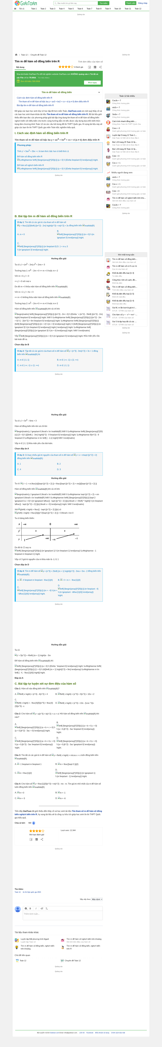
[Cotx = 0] (108, 157)
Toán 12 (24, 55)
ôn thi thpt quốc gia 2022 (32, 892)
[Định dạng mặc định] (46, 908)
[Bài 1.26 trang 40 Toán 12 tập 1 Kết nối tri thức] (108, 150)
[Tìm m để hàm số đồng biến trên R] (108, 288)
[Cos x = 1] (108, 164)
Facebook (89, 1033)
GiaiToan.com (74, 111)
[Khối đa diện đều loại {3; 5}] (108, 295)
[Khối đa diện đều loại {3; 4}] (108, 302)
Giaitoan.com (16, 54)
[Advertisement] (81, 33)
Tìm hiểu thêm (43, 78)
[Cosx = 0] (108, 129)
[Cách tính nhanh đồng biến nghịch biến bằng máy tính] (108, 122)
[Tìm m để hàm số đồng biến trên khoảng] (108, 260)
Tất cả (21, 9)
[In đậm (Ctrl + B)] (30, 908)
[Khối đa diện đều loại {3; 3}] (108, 274)
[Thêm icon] (26, 908)
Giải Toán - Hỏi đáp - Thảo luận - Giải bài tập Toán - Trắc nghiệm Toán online (30, 3)
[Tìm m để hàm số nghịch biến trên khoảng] (108, 199)
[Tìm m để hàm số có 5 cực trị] (108, 267)
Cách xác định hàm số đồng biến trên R (34, 98)
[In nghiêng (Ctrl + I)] (36, 908)
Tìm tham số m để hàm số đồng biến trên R (67, 114)
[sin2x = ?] (108, 109)
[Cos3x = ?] (108, 102)
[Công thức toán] (42, 908)
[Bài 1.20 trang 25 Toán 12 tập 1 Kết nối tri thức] (108, 143)
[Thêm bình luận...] (63, 915)
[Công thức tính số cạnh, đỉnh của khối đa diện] (108, 281)
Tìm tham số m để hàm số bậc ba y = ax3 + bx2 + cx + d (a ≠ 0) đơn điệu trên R (54, 102)
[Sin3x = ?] (108, 115)
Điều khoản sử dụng (102, 1033)
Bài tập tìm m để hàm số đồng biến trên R (35, 105)
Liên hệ (82, 1033)
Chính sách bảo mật (118, 1033)
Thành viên (130, 3)
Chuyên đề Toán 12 (38, 55)
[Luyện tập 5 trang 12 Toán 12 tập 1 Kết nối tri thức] (108, 136)
